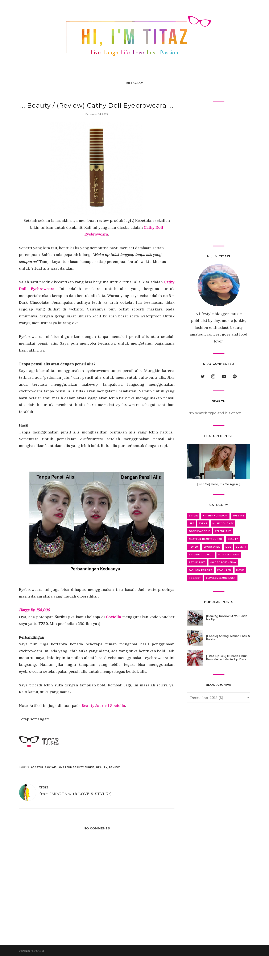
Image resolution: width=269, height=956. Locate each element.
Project (195, 578)
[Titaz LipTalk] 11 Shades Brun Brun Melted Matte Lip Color (227, 657)
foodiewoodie (199, 531)
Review (114, 767)
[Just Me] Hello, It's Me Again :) (218, 484)
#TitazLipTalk (228, 554)
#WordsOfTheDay (223, 562)
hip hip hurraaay (215, 515)
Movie (240, 570)
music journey (223, 523)
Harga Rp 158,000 (34, 609)
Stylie (193, 515)
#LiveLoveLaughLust (221, 578)
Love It (241, 547)
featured (224, 570)
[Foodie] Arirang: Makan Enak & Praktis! (228, 637)
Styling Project (201, 554)
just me (238, 515)
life (191, 523)
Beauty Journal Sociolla (103, 705)
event (203, 523)
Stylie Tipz (197, 562)
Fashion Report (200, 570)
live (228, 547)
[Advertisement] (218, 174)
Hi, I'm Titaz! (37, 950)
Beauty (101, 767)
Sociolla (113, 616)
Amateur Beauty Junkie (76, 767)
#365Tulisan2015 (44, 767)
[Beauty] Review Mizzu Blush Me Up (226, 617)
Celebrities (223, 531)
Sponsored (212, 547)
